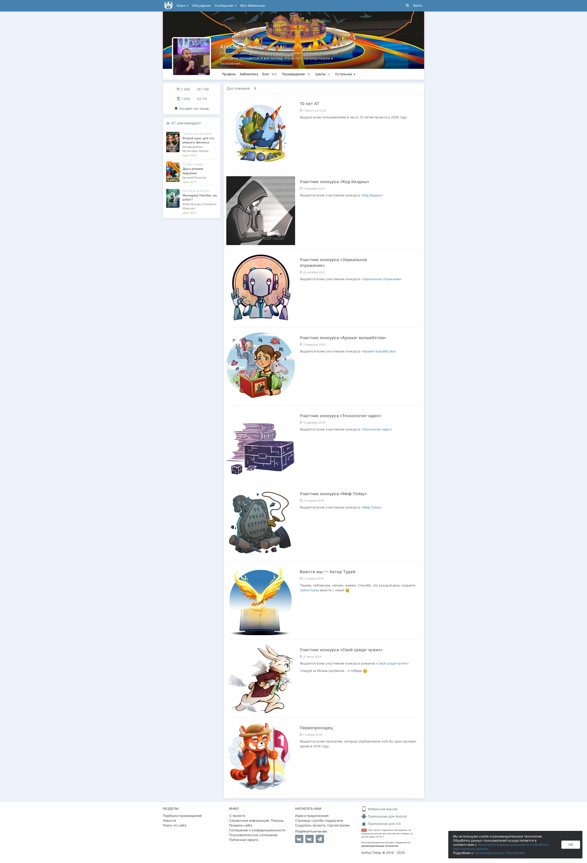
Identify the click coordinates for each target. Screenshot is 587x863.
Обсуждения (201, 5)
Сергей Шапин (338, 825)
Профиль (229, 74)
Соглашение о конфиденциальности (257, 830)
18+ (364, 830)
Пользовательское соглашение (253, 835)
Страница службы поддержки (319, 820)
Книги (181, 5)
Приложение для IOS (384, 824)
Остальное (344, 74)
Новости (169, 820)
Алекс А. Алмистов (243, 47)
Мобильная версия (382, 809)
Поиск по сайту (175, 825)
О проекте (237, 816)
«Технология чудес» (377, 429)
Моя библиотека (252, 5)
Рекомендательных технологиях (499, 853)
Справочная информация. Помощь (256, 820)
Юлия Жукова (192, 204)
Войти (417, 5)
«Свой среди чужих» (392, 663)
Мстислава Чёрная (195, 151)
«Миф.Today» (371, 507)
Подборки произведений (182, 816)
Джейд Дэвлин (192, 146)
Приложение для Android (387, 816)
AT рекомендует (186, 123)
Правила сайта (240, 825)
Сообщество (224, 5)
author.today (309, 590)
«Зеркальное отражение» (381, 279)
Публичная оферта (243, 840)
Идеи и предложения (312, 816)
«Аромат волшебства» (378, 351)
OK (570, 844)
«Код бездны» (372, 195)
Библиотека (249, 74)
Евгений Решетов (194, 177)
